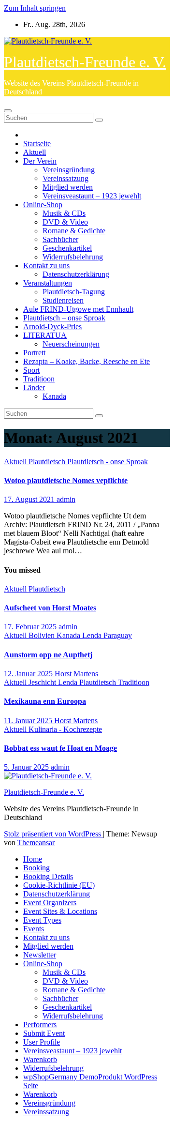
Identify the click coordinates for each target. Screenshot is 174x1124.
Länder (34, 387)
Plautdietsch (48, 461)
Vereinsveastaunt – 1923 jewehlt (92, 196)
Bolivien (43, 635)
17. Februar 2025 (31, 627)
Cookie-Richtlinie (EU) (59, 885)
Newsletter (39, 955)
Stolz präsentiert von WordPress (53, 834)
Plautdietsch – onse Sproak (64, 318)
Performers (40, 1024)
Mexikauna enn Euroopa (45, 701)
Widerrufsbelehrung (73, 257)
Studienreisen (63, 300)
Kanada (54, 396)
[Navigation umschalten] (8, 110)
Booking (36, 868)
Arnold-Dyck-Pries (52, 326)
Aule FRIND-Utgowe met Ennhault (78, 309)
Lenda (92, 635)
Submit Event (44, 1033)
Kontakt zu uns (46, 265)
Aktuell (34, 152)
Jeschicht (43, 682)
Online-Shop (42, 204)
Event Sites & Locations (60, 911)
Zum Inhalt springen (35, 8)
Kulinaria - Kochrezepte (65, 729)
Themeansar (36, 842)
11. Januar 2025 (29, 720)
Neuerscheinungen (71, 344)
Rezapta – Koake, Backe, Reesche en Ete (86, 361)
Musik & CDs (64, 213)
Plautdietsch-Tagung (74, 292)
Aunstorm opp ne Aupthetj (48, 655)
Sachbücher (60, 239)
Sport (31, 370)
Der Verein (40, 161)
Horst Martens (76, 673)
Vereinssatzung (65, 178)
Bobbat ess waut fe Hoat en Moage (60, 748)
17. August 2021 (30, 499)
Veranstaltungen (47, 283)
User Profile (41, 1042)
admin (66, 499)
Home (32, 859)
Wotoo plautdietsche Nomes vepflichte (66, 480)
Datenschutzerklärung (76, 274)
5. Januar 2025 (27, 767)
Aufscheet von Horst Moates (50, 608)
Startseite (37, 143)
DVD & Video (65, 222)
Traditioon (39, 379)
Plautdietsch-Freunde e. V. (85, 62)
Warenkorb (40, 1059)
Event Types (42, 920)
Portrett (34, 353)
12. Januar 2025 (29, 673)
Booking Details (48, 876)
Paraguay (117, 635)
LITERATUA (45, 335)
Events (33, 929)
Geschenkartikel (67, 248)
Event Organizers (49, 902)
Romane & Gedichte (74, 231)
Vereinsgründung (69, 170)
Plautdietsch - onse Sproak (107, 461)
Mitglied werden (68, 187)
